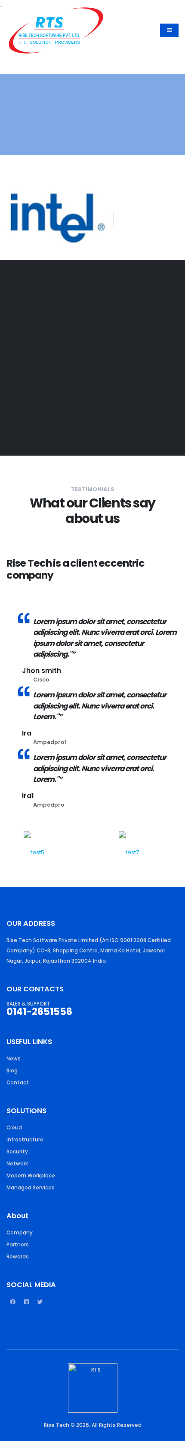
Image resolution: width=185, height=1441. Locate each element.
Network (17, 1163)
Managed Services (30, 1187)
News (13, 1058)
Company (19, 1232)
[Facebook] (12, 1306)
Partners (17, 1244)
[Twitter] (40, 1306)
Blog (12, 1070)
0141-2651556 (39, 1011)
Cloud (14, 1127)
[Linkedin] (26, 1306)
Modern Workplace (30, 1175)
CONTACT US (33, 411)
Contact (17, 1082)
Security (17, 1151)
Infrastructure (24, 1139)
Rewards (17, 1256)
